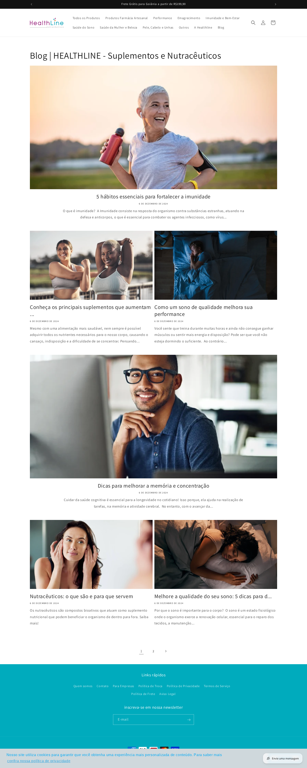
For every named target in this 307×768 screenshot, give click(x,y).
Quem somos (83, 686)
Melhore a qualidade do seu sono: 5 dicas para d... (213, 596)
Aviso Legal (167, 694)
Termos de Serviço (217, 686)
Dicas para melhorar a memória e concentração (153, 485)
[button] (253, 23)
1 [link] (141, 651)
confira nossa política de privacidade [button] (38, 761)
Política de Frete (143, 694)
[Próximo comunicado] (275, 4)
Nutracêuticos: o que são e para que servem (81, 596)
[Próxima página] (166, 651)
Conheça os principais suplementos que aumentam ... (90, 310)
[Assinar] (189, 720)
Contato (103, 686)
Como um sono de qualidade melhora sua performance (203, 310)
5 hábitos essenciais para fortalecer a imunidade (153, 196)
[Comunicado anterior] (31, 4)
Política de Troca (150, 686)
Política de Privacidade (183, 686)
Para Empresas (123, 686)
